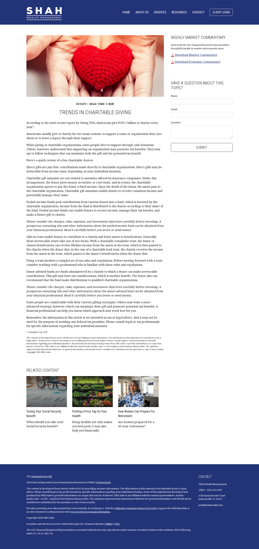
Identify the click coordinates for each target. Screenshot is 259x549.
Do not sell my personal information (90, 511)
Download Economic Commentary (197, 62)
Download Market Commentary (195, 55)
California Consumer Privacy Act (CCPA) (135, 508)
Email (174, 109)
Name (174, 95)
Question (176, 122)
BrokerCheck (103, 482)
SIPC (117, 523)
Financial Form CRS (41, 476)
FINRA (108, 523)
